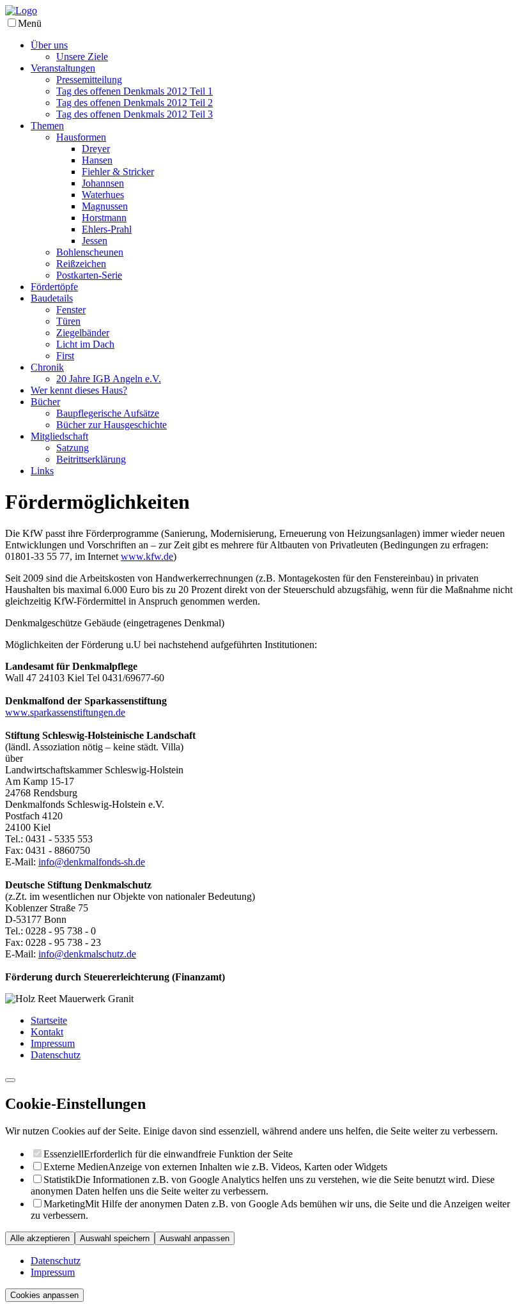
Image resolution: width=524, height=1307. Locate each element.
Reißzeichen (81, 263)
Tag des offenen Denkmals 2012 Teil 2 (134, 102)
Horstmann (104, 217)
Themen (47, 125)
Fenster (71, 309)
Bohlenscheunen (89, 252)
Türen (68, 321)
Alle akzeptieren (40, 1238)
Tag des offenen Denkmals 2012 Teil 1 (134, 91)
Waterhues (103, 194)
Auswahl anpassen (194, 1238)
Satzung (72, 447)
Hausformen (81, 137)
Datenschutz (56, 1054)
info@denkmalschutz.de (87, 953)
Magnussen (105, 206)
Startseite (49, 1020)
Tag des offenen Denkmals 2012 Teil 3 (134, 114)
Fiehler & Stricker (118, 171)
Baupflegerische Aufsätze (107, 413)
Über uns (49, 45)
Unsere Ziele (82, 56)
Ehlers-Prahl (107, 229)
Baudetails (52, 298)
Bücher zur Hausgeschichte (111, 424)
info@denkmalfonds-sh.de (91, 861)
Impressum (53, 1043)
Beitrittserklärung (91, 459)
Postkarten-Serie (89, 275)
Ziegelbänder (82, 332)
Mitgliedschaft (59, 436)
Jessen (94, 240)
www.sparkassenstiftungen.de (65, 712)
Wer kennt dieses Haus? (79, 390)
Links (42, 470)
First (65, 355)
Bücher (45, 401)
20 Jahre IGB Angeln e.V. (108, 378)
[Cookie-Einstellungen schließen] (10, 1080)
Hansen (97, 160)
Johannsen (103, 183)
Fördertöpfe (54, 286)
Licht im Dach (85, 344)
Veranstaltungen (63, 68)
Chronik (47, 367)
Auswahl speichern (115, 1238)
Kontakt (47, 1031)
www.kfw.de (147, 556)
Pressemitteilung (89, 79)
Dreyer (96, 148)
